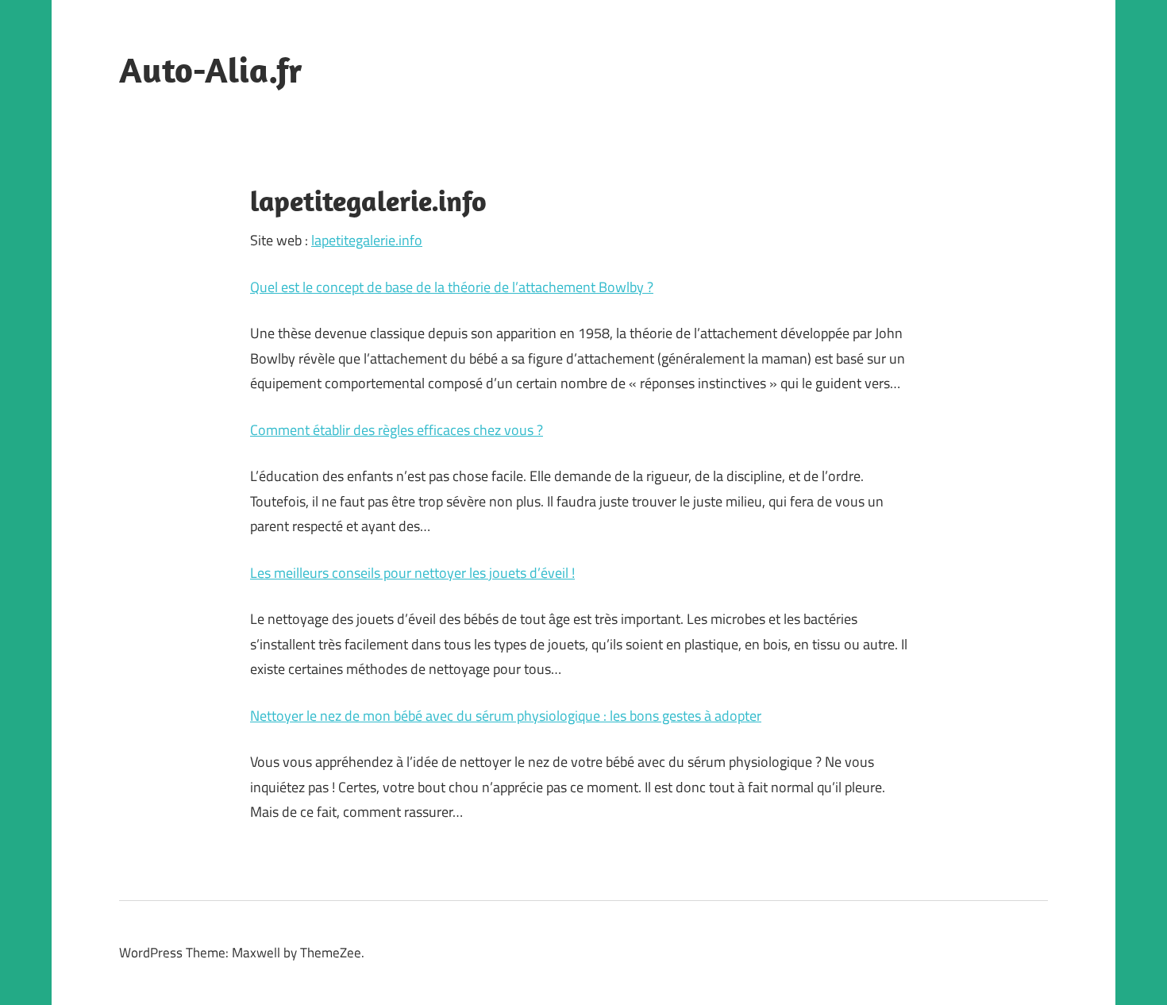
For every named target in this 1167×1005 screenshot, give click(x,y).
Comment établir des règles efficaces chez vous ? (396, 430)
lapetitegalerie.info (366, 240)
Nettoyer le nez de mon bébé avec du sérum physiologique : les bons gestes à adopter (505, 715)
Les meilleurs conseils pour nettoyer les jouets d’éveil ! (412, 572)
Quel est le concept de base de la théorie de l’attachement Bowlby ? (451, 287)
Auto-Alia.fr (210, 69)
